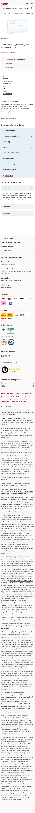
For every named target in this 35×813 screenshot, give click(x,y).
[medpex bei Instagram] (6, 355)
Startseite (3, 13)
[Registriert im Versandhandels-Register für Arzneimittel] (10, 331)
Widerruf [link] (28, 393)
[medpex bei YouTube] (9, 355)
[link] (4, 342)
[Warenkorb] (27, 3)
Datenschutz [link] (5, 397)
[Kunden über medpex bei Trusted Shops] (11, 370)
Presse (17, 393)
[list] (17, 26)
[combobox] (17, 8)
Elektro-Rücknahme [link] (17, 397)
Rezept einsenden (18, 200)
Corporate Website (7, 393)
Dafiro (4, 88)
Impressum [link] (5, 401)
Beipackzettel (9, 175)
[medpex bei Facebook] (2, 355)
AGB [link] (22, 393)
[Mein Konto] (23, 3)
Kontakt (28, 397)
